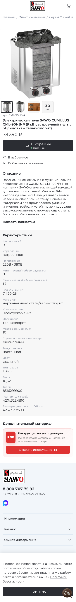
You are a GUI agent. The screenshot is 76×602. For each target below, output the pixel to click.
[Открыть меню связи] (67, 593)
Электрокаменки (32, 17)
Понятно (38, 591)
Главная (9, 17)
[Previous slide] (4, 63)
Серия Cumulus (61, 17)
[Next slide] (65, 63)
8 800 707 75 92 (18, 489)
